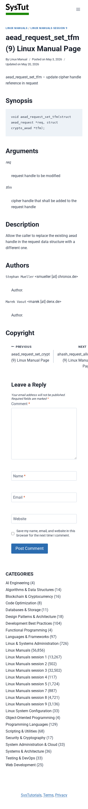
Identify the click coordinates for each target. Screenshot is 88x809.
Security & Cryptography (26, 738)
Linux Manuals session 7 (26, 691)
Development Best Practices (29, 623)
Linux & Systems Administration (32, 643)
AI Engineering (17, 583)
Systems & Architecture (25, 751)
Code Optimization (21, 603)
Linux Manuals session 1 (26, 657)
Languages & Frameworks (27, 637)
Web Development (21, 765)
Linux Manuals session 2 (26, 664)
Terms (48, 795)
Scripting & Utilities (21, 731)
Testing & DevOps (20, 758)
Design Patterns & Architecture (31, 616)
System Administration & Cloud (31, 744)
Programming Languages (27, 724)
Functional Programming (26, 630)
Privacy (61, 795)
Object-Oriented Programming (30, 717)
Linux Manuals (16, 28)
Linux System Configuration (29, 711)
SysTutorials (31, 795)
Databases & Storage (23, 610)
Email (19, 497)
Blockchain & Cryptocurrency (29, 596)
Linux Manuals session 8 (26, 697)
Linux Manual (18, 59)
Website (19, 518)
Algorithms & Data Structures (30, 590)
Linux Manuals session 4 (26, 677)
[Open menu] (78, 9)
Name (19, 476)
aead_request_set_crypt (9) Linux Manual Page (30, 354)
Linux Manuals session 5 (26, 684)
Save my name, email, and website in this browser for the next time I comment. (45, 533)
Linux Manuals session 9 (49, 28)
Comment (20, 404)
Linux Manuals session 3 (26, 670)
